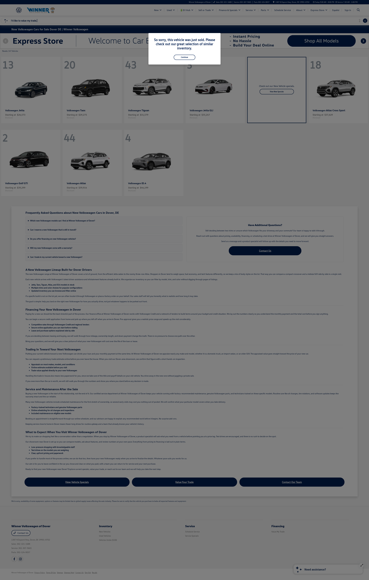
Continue (184, 57)
